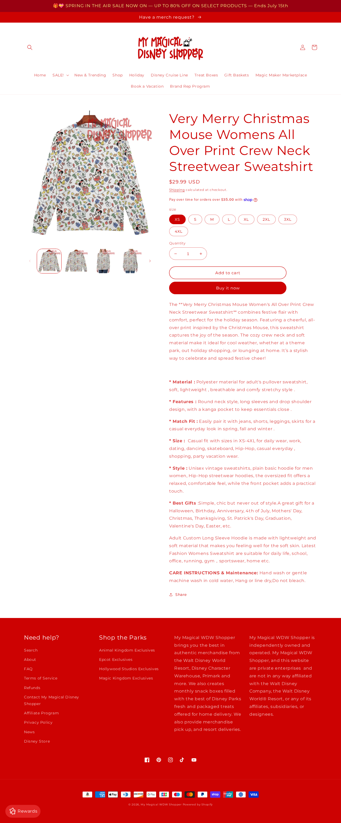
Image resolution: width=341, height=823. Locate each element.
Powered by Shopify (198, 804)
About (30, 659)
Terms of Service (41, 678)
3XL (287, 219)
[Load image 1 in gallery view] (49, 261)
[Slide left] (30, 261)
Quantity (177, 243)
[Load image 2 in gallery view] (76, 261)
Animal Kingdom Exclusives (127, 650)
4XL (178, 231)
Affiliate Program (41, 713)
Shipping (177, 190)
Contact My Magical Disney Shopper (51, 700)
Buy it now (228, 287)
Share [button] (181, 594)
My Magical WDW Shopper (161, 804)
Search (31, 650)
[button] (30, 47)
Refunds (32, 687)
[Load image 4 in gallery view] (130, 261)
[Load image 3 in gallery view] (103, 261)
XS (177, 219)
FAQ (28, 668)
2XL (266, 219)
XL (246, 219)
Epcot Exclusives (116, 659)
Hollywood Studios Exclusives (129, 668)
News (29, 732)
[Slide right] (150, 261)
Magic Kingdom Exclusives (126, 678)
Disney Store (37, 741)
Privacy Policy (38, 722)
